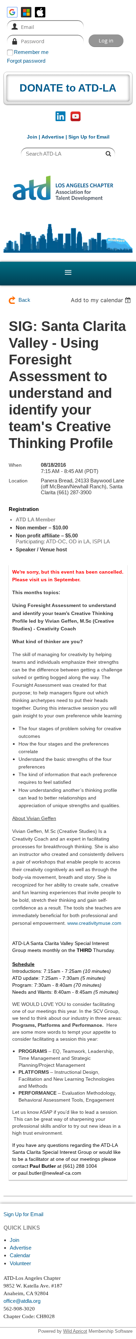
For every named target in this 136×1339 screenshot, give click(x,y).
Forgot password (26, 61)
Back (24, 300)
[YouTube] (75, 116)
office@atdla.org (21, 1301)
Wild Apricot (75, 1331)
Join (32, 137)
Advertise (52, 137)
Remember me (31, 52)
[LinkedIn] (60, 116)
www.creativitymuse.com (94, 923)
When (15, 465)
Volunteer (20, 1263)
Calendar (20, 1255)
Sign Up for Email (23, 1214)
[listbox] (102, 300)
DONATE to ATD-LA (68, 88)
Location (18, 480)
